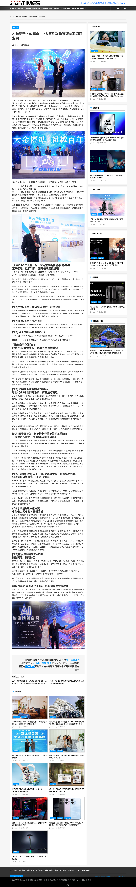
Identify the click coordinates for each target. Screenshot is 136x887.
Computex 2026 (65, 8)
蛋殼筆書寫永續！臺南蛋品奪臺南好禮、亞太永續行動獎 (29, 756)
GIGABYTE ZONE (97, 233)
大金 (17, 677)
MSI (99, 302)
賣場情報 (60, 750)
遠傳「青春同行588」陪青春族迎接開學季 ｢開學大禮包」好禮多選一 (67, 756)
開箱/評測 (35, 8)
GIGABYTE (101, 258)
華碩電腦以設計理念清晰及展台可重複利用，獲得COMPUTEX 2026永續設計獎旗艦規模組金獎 (107, 351)
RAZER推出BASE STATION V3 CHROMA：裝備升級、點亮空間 (29, 857)
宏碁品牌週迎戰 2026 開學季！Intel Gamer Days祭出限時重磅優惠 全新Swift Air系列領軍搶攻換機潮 (66, 723)
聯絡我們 (83, 8)
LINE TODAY (30, 666)
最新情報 (20, 8)
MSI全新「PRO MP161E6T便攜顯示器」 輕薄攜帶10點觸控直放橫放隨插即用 (66, 790)
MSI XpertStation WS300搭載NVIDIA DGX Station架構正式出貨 (107, 308)
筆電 (50, 8)
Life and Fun (75, 8)
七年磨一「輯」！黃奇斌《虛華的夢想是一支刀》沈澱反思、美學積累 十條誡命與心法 (107, 57)
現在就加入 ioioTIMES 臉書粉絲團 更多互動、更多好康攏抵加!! (103, 3)
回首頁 (12, 16)
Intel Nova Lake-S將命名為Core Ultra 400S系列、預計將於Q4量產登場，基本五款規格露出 (107, 139)
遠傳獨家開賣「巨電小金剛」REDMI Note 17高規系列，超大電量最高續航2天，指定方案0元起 (66, 824)
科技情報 (28, 8)
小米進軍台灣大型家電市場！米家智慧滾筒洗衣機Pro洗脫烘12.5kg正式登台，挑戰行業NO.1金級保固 (107, 95)
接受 (68, 885)
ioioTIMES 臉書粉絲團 (42, 663)
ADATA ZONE (96, 189)
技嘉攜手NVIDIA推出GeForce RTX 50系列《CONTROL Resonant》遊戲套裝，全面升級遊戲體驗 (106, 264)
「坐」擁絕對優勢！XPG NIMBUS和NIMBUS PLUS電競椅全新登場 (107, 220)
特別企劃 (57, 8)
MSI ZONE (95, 277)
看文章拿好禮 (72, 659)
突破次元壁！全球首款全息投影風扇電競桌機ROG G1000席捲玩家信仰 (29, 824)
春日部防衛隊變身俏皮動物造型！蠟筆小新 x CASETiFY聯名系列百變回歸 (27, 790)
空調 (22, 677)
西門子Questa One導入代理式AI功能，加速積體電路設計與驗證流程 (107, 176)
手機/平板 (44, 8)
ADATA (100, 214)
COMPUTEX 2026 (97, 321)
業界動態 (13, 8)
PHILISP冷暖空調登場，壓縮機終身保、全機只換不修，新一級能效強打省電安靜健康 (29, 723)
